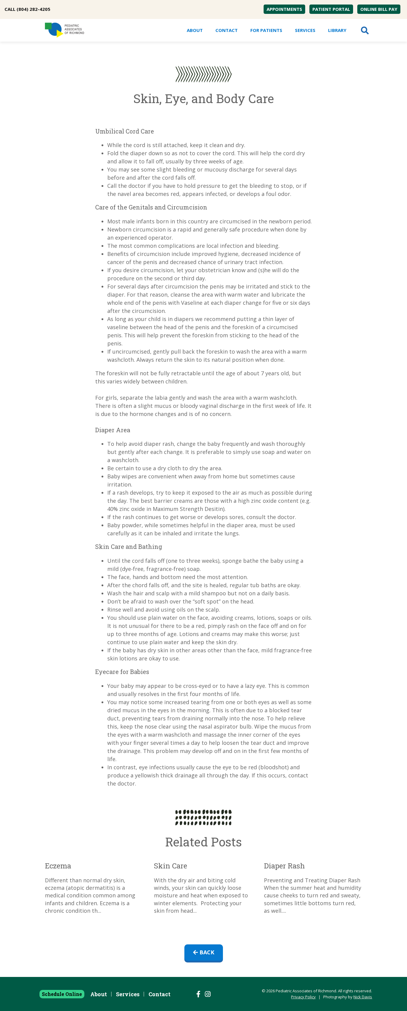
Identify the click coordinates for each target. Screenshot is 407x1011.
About (195, 30)
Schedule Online (62, 994)
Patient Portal (331, 9)
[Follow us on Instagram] (208, 994)
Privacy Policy (303, 997)
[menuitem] (284, 9)
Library (337, 30)
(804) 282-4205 (33, 9)
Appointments (284, 9)
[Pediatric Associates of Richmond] (64, 30)
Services (305, 30)
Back (206, 952)
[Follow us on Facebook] (198, 994)
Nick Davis (362, 997)
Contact (226, 30)
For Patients (266, 30)
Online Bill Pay (378, 9)
